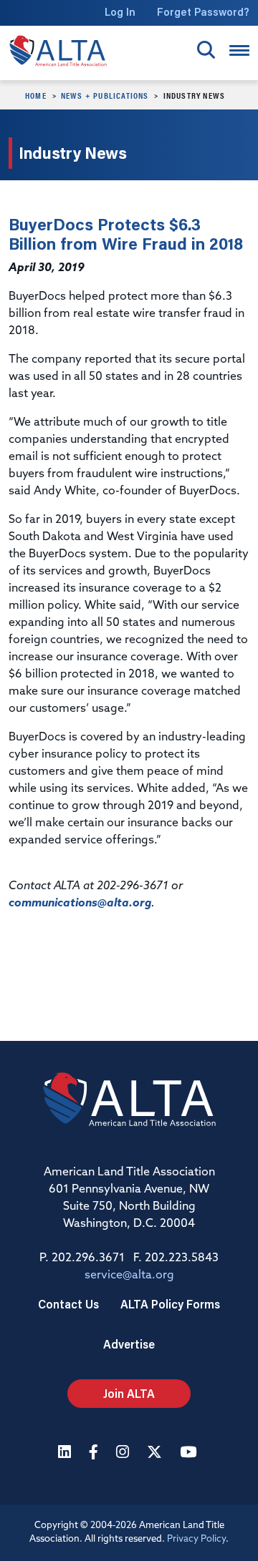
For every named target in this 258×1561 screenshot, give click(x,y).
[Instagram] (124, 1453)
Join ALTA (129, 1393)
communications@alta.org (80, 903)
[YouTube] (190, 1453)
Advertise (129, 1343)
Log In (120, 12)
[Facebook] (95, 1453)
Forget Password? (203, 12)
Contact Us (68, 1303)
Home (36, 95)
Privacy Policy (196, 1539)
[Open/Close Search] (206, 50)
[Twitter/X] (156, 1453)
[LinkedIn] (66, 1453)
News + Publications (105, 95)
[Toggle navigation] (239, 50)
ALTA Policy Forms (170, 1303)
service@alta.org (129, 1275)
